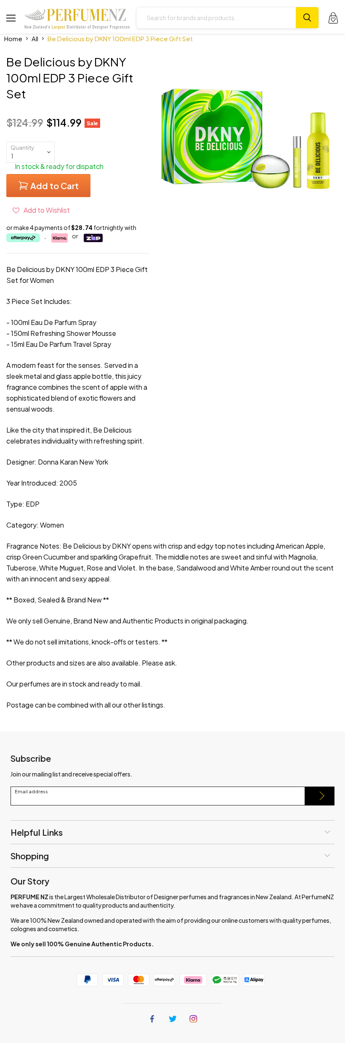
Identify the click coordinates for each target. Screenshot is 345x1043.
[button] (41, 210)
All (35, 38)
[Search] (307, 17)
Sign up (319, 796)
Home (13, 38)
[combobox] (216, 17)
